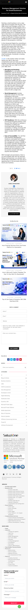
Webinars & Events (12, 553)
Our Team (10, 562)
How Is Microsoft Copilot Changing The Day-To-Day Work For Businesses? (14, 273)
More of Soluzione (23, 13)
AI (1, 375)
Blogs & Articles (14, 13)
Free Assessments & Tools (14, 554)
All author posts (14, 213)
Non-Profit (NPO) (12, 537)
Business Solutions (5, 381)
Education (10, 539)
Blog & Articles (11, 550)
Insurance (10, 534)
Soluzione (19, 243)
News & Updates (5, 416)
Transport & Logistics (13, 531)
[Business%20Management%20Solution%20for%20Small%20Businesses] (14, 168)
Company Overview (13, 558)
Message (7, 594)
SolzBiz (4, 58)
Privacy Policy (11, 564)
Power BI (3, 422)
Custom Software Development (15, 517)
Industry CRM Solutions (14, 545)
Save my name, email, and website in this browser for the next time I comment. (14, 327)
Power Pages (11, 511)
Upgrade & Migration (13, 502)
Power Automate (12, 508)
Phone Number (8, 588)
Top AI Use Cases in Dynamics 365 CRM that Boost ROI (14, 300)
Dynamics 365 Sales (13, 489)
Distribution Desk (5, 398)
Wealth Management (13, 536)
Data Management (6, 389)
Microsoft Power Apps (6, 404)
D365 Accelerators (6, 386)
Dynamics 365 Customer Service (16, 491)
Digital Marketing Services (14, 520)
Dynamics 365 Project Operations (16, 496)
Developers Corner (6, 392)
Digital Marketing (5, 395)
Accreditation (11, 542)
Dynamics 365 (5, 401)
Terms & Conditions (13, 565)
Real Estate (11, 544)
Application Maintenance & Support (16, 519)
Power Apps (11, 506)
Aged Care (10, 533)
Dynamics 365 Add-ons (14, 500)
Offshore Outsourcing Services (9, 419)
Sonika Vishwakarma (14, 183)
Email (6, 581)
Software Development (7, 425)
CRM (2, 384)
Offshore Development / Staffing (16, 522)
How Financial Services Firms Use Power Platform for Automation (14, 246)
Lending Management (13, 541)
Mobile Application (5, 410)
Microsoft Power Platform (7, 407)
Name (6, 575)
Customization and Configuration (16, 503)
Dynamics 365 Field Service (15, 494)
